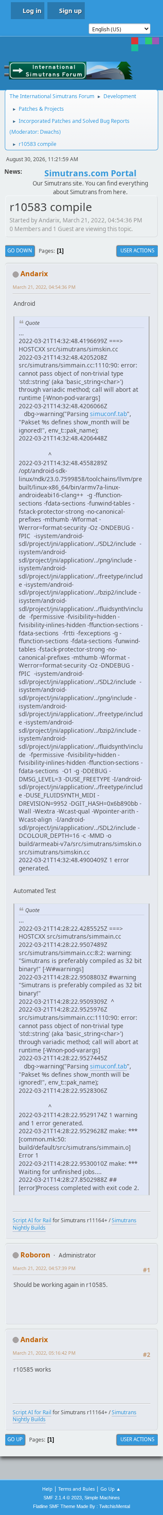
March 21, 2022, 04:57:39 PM (44, 1268)
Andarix (34, 273)
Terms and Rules (76, 1488)
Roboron (35, 1255)
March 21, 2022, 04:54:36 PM (44, 287)
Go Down (19, 250)
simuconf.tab (108, 414)
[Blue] (141, 40)
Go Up (15, 1439)
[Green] (148, 40)
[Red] (134, 40)
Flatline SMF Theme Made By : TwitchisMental (81, 1506)
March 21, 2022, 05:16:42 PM (44, 1353)
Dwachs (49, 132)
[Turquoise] (134, 47)
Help (47, 1488)
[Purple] (155, 40)
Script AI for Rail (32, 1220)
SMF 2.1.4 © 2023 (62, 1497)
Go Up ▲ (110, 1488)
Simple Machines (102, 1497)
